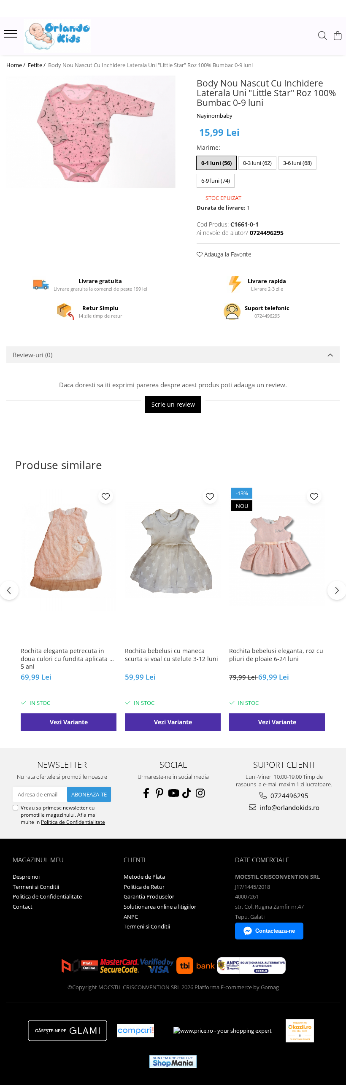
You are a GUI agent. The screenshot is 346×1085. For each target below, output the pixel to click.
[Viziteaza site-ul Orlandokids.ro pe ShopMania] (173, 1061)
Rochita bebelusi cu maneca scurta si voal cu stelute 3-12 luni (171, 654)
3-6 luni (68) (297, 163)
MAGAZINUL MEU (38, 860)
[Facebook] (146, 793)
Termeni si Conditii (36, 887)
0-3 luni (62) (257, 163)
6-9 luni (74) (215, 180)
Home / (16, 65)
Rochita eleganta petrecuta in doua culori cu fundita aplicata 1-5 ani (68, 658)
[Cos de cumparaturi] (337, 36)
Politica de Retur (144, 887)
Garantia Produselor (149, 896)
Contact (22, 906)
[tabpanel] (91, 132)
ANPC (131, 916)
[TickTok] (186, 793)
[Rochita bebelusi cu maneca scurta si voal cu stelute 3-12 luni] (173, 550)
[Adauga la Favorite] (105, 496)
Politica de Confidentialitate (73, 822)
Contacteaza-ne (275, 931)
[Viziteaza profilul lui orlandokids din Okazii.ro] (300, 1030)
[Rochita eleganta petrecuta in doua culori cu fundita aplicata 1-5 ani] (68, 550)
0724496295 (288, 795)
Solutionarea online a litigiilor (160, 906)
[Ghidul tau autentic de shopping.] (135, 1030)
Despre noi (26, 876)
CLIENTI (135, 860)
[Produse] (11, 36)
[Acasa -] (57, 36)
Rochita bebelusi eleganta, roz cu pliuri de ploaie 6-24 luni (276, 654)
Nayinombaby (214, 115)
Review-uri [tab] (32, 355)
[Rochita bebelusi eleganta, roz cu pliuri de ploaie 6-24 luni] (277, 550)
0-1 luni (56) (216, 163)
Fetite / (37, 65)
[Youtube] (173, 793)
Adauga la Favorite (227, 254)
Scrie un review (173, 404)
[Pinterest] (159, 793)
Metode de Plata (144, 876)
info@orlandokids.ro (288, 807)
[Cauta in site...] (322, 36)
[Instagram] (200, 793)
